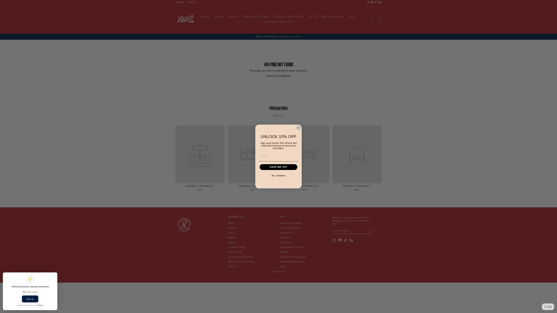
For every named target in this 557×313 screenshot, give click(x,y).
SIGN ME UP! (278, 167)
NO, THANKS (278, 176)
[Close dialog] (298, 128)
